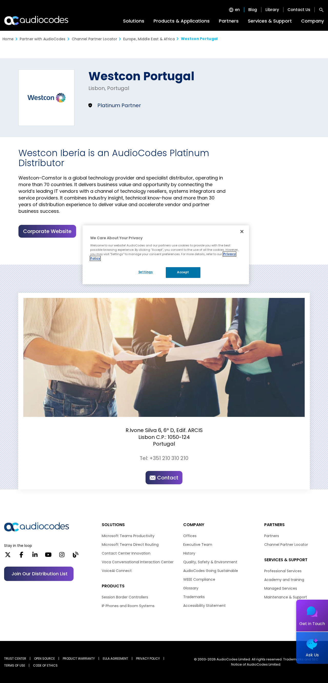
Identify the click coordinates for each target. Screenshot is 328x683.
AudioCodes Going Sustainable (210, 570)
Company (312, 21)
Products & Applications (181, 21)
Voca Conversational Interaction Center (137, 562)
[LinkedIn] (35, 556)
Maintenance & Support (285, 597)
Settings (145, 272)
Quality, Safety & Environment (210, 562)
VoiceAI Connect (117, 570)
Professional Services (283, 571)
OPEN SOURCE (44, 658)
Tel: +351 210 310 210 (164, 458)
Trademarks (194, 596)
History (189, 553)
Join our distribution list (40, 573)
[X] (8, 556)
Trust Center (15, 658)
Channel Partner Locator (94, 39)
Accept (183, 272)
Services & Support (270, 21)
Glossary (190, 588)
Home (8, 39)
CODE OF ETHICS (45, 665)
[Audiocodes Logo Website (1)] (36, 20)
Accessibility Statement (204, 605)
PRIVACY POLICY (148, 658)
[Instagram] (62, 556)
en (237, 9)
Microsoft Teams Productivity (128, 535)
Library (272, 9)
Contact (167, 477)
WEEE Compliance (199, 579)
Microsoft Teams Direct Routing (130, 544)
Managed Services (280, 588)
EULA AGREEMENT (115, 658)
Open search (321, 9)
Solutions (133, 21)
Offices (190, 535)
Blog (252, 9)
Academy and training (284, 579)
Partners (229, 21)
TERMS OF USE (14, 665)
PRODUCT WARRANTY (79, 658)
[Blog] (75, 556)
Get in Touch (312, 624)
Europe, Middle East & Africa (149, 39)
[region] (166, 254)
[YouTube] (48, 556)
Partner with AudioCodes (42, 39)
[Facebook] (21, 556)
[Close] (242, 231)
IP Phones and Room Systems (128, 605)
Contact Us (299, 9)
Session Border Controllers (125, 597)
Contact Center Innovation (126, 553)
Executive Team (197, 544)
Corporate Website (47, 231)
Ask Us (312, 655)
